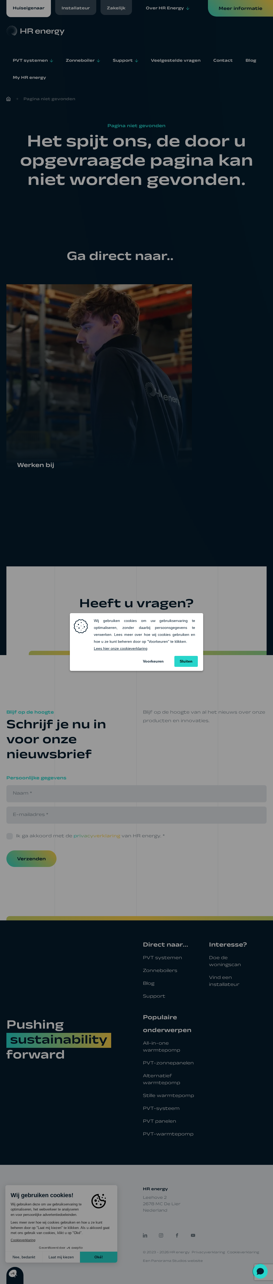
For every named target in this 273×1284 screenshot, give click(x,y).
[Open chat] (260, 1271)
